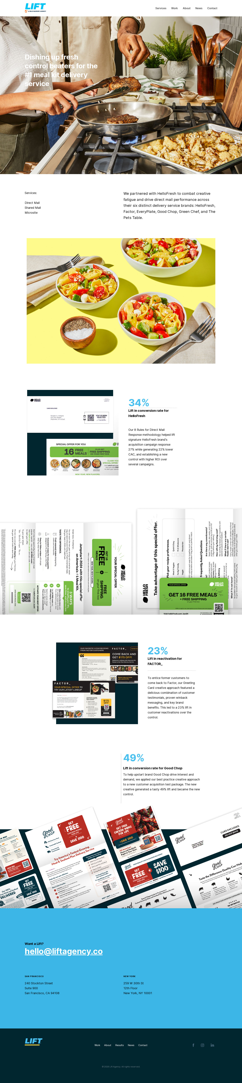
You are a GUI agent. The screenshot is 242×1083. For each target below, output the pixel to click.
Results (119, 1045)
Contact (143, 1045)
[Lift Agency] (35, 8)
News (133, 1045)
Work (99, 1045)
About (109, 1045)
